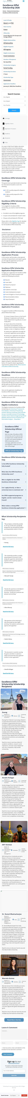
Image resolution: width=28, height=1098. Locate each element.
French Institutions (9, 56)
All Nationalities (8, 43)
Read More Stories (14, 1020)
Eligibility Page (16, 221)
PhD (12, 23)
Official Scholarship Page (14, 451)
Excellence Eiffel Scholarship (10, 12)
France (5, 29)
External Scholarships (13, 11)
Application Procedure (10, 128)
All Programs (7, 49)
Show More (17, 419)
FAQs (6, 142)
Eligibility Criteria (9, 123)
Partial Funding (8, 68)
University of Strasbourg (16, 410)
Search (14, 110)
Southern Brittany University (9, 412)
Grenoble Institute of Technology (15, 414)
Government (7, 80)
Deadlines (7, 133)
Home (4, 11)
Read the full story (8, 546)
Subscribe (14, 1075)
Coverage (7, 118)
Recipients (7, 138)
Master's (6, 23)
